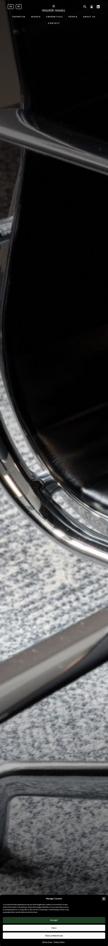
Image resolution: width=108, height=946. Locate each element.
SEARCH (36, 17)
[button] (103, 898)
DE (18, 6)
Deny (54, 928)
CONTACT (54, 23)
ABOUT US (89, 17)
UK (10, 6)
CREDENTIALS (54, 17)
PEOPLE (72, 17)
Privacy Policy (59, 942)
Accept (54, 920)
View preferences (54, 935)
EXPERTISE (19, 17)
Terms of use (47, 942)
